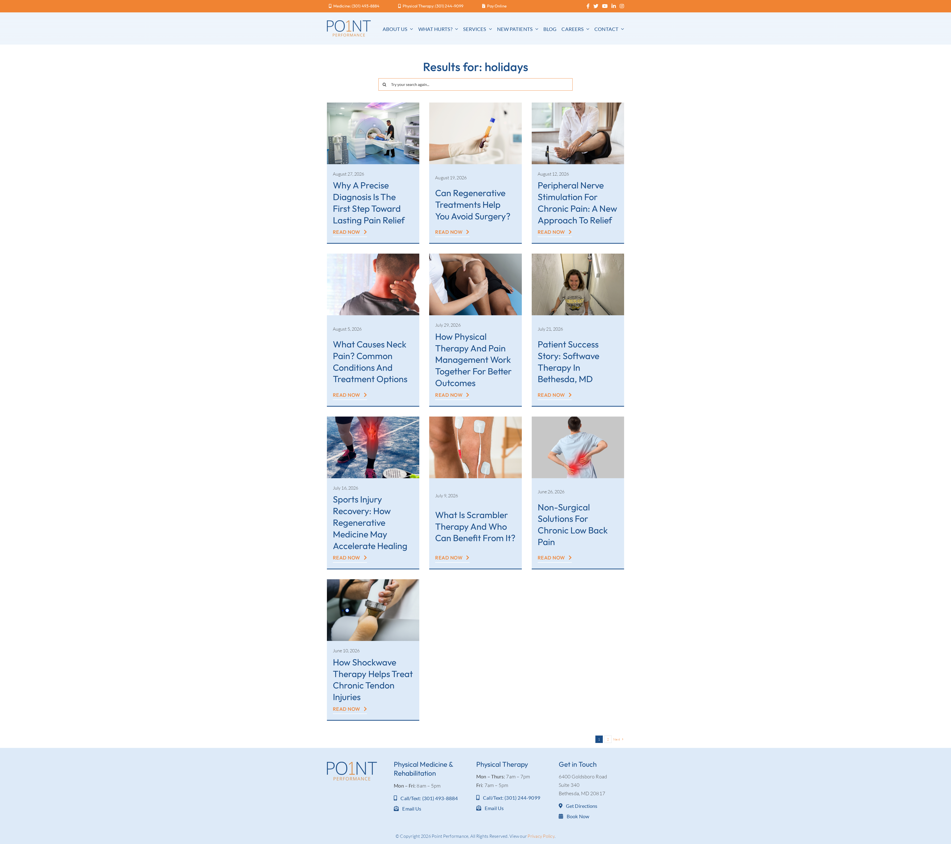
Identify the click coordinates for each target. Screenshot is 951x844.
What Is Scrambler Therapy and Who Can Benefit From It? (475, 526)
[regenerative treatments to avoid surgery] (475, 105)
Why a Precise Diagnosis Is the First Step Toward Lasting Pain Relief (369, 202)
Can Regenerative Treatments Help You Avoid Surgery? (472, 204)
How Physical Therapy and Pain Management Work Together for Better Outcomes (473, 359)
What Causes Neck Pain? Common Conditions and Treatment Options (370, 361)
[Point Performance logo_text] (349, 23)
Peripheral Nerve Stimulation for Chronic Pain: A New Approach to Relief (577, 202)
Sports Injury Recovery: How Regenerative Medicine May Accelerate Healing (370, 522)
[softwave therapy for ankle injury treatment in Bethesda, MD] (578, 256)
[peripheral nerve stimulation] (578, 105)
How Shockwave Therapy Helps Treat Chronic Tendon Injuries (373, 679)
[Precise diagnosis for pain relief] (373, 105)
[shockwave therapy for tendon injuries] (373, 582)
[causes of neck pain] (373, 256)
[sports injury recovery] (373, 419)
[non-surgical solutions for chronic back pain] (578, 419)
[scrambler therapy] (475, 419)
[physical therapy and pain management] (475, 256)
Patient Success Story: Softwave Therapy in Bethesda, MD (568, 361)
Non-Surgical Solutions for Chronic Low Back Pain (573, 524)
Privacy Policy (541, 836)
